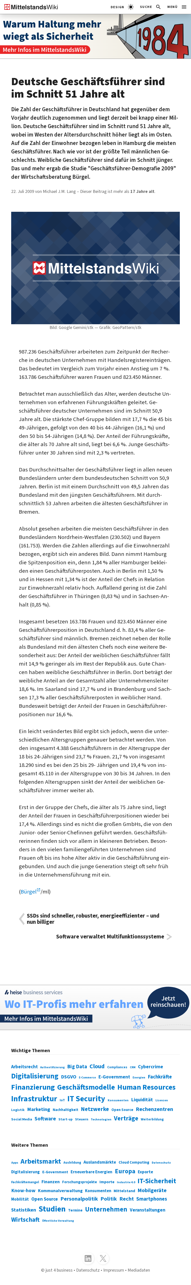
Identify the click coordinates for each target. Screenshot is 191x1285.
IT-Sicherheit (157, 1181)
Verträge (126, 1118)
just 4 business (59, 1270)
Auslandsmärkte (100, 1162)
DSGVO (68, 1076)
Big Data (77, 1066)
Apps (14, 1163)
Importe (106, 1182)
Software (45, 1118)
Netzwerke (95, 1109)
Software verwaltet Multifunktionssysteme (110, 937)
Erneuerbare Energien (91, 1172)
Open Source (122, 1109)
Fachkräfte (160, 1076)
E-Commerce (87, 1077)
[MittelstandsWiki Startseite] (29, 7)
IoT (62, 1100)
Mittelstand (124, 1191)
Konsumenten (118, 1100)
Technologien (101, 1119)
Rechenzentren (154, 1109)
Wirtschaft (25, 1219)
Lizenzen (161, 1100)
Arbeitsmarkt (41, 1161)
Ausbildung (72, 1162)
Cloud (97, 1066)
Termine (75, 1210)
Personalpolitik (79, 1199)
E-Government (114, 1076)
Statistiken (23, 1210)
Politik (108, 1199)
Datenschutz (161, 1162)
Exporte (145, 1172)
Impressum (113, 1270)
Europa (125, 1171)
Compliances (117, 1067)
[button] (151, 7)
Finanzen (51, 1181)
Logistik (18, 1109)
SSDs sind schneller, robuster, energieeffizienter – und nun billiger (93, 919)
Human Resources (146, 1087)
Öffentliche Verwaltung (58, 1221)
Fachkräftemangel (25, 1182)
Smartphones (151, 1199)
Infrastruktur (34, 1099)
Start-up (65, 1119)
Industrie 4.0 (126, 1182)
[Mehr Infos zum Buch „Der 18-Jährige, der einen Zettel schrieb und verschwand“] (95, 36)
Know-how (23, 1190)
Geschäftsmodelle (86, 1087)
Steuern (81, 1119)
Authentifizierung (52, 1067)
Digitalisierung (34, 1076)
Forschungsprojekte (79, 1182)
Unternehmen (106, 1209)
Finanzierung (33, 1087)
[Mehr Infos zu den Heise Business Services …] (95, 1007)
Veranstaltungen (147, 1210)
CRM (133, 1067)
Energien (139, 1077)
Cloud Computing (134, 1162)
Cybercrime (150, 1066)
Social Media (21, 1119)
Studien (52, 1209)
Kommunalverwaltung (60, 1191)
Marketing (38, 1109)
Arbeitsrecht (24, 1067)
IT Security (86, 1099)
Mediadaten (139, 1270)
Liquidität (142, 1099)
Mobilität (20, 1199)
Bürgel (29, 892)
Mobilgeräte (152, 1190)
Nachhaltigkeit (65, 1109)
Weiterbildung (152, 1119)
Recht (126, 1199)
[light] (122, 7)
